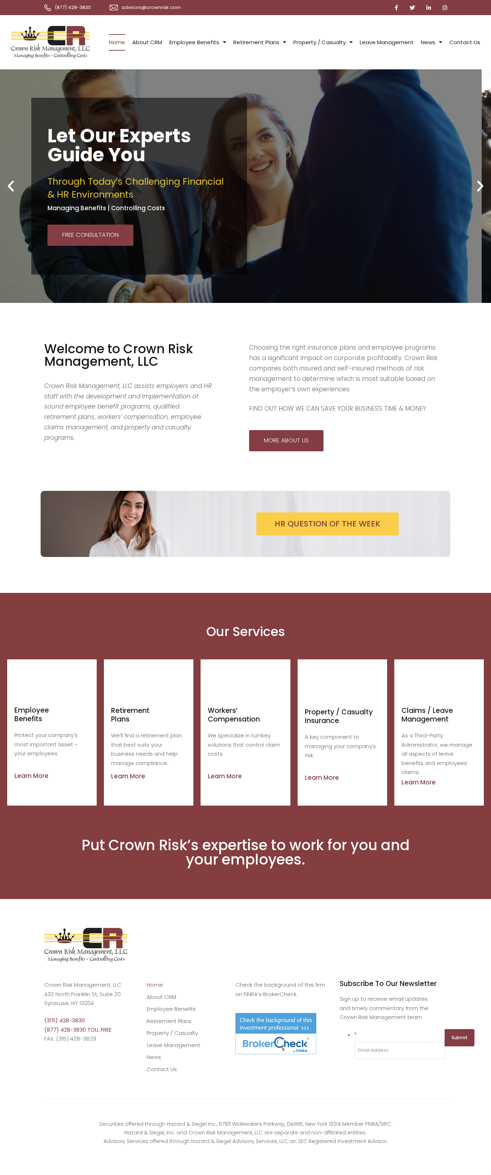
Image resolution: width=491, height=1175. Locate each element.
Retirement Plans (256, 42)
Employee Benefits (194, 42)
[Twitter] (412, 7)
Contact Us (464, 42)
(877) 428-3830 (73, 7)
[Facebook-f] (396, 7)
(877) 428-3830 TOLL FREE (77, 1029)
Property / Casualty (319, 42)
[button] (11, 186)
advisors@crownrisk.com (151, 7)
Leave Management (387, 42)
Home (117, 42)
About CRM (147, 42)
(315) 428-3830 (64, 1020)
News (428, 42)
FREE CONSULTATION (100, 244)
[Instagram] (444, 7)
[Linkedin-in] (428, 7)
